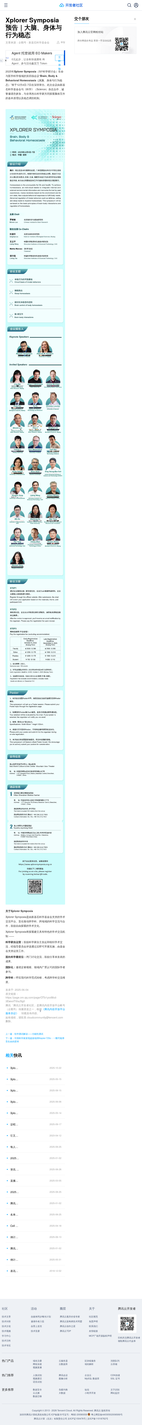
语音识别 (37, 1381)
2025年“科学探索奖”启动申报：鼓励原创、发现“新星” (14, 1158)
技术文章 (6, 1316)
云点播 (36, 1392)
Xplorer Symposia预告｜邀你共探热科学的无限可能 (14, 1102)
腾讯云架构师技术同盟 (71, 1321)
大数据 (62, 1392)
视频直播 (37, 1367)
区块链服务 (90, 1360)
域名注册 (37, 1360)
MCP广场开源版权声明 (100, 1335)
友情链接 (93, 1330)
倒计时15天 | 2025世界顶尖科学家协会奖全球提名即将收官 (14, 1259)
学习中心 (6, 1335)
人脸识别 (37, 1375)
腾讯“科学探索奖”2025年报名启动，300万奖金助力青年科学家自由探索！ (14, 1248)
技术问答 (6, 1321)
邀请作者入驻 (37, 1321)
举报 (63, 42)
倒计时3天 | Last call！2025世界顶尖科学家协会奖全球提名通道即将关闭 (14, 1237)
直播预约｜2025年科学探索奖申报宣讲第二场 (14, 1180)
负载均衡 (63, 1389)
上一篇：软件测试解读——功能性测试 (24, 1033)
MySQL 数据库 (92, 1378)
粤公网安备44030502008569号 (107, 1414)
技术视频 (6, 1330)
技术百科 (6, 1340)
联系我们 (93, 1326)
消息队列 (115, 1360)
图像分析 (63, 1378)
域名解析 (89, 1363)
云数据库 (63, 1363)
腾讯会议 (63, 1375)
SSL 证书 (115, 1378)
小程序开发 (90, 1392)
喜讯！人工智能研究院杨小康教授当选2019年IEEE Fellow (14, 1271)
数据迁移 (37, 1396)
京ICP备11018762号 (97, 1418)
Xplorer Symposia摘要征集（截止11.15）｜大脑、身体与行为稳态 (14, 1068)
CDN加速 (115, 1375)
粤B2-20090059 (79, 1414)
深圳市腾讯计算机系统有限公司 (35, 1414)
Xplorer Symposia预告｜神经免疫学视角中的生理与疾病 (14, 1079)
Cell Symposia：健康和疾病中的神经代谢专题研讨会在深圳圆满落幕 (14, 1226)
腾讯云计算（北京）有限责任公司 (50, 1418)
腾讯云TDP (65, 1330)
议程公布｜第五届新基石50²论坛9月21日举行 (14, 1124)
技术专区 (6, 1345)
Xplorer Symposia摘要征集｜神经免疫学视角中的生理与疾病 (14, 1090)
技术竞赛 (35, 1330)
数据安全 (37, 1389)
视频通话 (37, 1378)
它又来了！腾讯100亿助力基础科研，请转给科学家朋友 (14, 1135)
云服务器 (63, 1360)
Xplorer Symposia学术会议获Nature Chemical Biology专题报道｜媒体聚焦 (14, 1113)
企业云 (88, 1375)
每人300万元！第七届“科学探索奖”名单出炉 (14, 1147)
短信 (87, 1389)
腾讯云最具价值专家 (70, 1316)
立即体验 (59, 58)
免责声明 (93, 1321)
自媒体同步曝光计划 (41, 1316)
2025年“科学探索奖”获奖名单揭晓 (14, 1192)
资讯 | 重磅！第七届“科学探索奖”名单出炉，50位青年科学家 (14, 1169)
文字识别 (115, 1389)
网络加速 (37, 1363)
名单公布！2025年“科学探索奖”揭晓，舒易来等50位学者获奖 (14, 1214)
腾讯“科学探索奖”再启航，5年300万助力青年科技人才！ (14, 1203)
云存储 (114, 1363)
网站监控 (115, 1392)
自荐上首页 (36, 1326)
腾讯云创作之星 (67, 1326)
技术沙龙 (6, 1326)
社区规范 (93, 1316)
